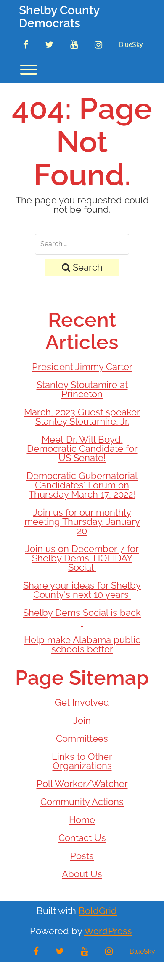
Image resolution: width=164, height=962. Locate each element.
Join (82, 720)
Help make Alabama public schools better (82, 644)
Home (82, 819)
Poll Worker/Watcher (82, 783)
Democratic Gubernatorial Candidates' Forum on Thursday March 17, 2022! (82, 485)
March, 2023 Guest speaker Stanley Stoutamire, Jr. (82, 417)
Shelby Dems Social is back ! (82, 617)
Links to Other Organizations (82, 761)
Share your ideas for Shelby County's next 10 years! (82, 590)
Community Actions (82, 801)
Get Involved (82, 702)
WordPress (108, 931)
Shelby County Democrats (59, 17)
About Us (82, 873)
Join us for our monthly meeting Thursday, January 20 (82, 521)
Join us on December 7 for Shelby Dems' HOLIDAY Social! (82, 558)
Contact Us (82, 837)
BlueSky (131, 45)
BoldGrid (98, 910)
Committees (82, 738)
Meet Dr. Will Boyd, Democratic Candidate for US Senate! (82, 448)
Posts (82, 855)
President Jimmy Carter (82, 366)
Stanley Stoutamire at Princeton (82, 389)
